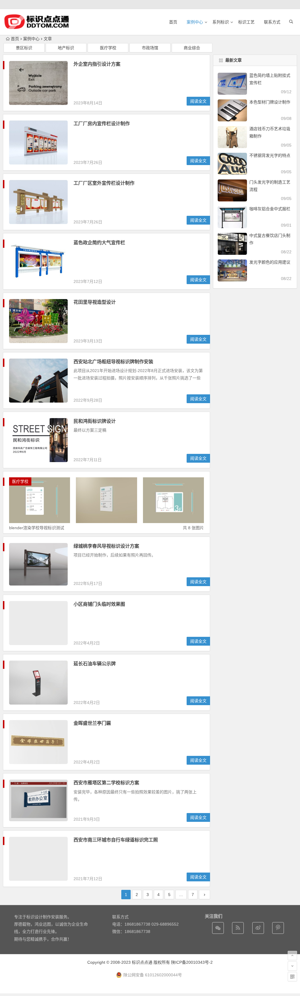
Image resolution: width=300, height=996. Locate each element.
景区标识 (24, 47)
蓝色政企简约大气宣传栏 (99, 242)
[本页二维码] (292, 976)
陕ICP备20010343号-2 (192, 962)
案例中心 (195, 22)
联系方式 (272, 22)
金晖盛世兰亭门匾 (92, 723)
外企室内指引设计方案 (97, 64)
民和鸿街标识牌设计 (95, 421)
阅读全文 (198, 101)
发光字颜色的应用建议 (269, 262)
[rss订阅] (238, 928)
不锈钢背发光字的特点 (269, 155)
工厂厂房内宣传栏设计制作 (102, 123)
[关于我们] (258, 928)
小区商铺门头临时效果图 (99, 604)
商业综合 (192, 47)
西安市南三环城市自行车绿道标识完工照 (116, 839)
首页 (173, 22)
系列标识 (220, 22)
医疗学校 (108, 47)
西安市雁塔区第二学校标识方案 (106, 782)
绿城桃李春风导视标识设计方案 (106, 546)
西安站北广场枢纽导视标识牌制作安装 (113, 361)
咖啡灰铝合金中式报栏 (269, 208)
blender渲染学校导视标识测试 (36, 527)
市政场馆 (150, 47)
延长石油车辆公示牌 (95, 663)
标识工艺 (246, 22)
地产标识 (66, 47)
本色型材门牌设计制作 (269, 102)
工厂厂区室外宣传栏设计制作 (104, 183)
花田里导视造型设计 (95, 302)
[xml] (278, 928)
